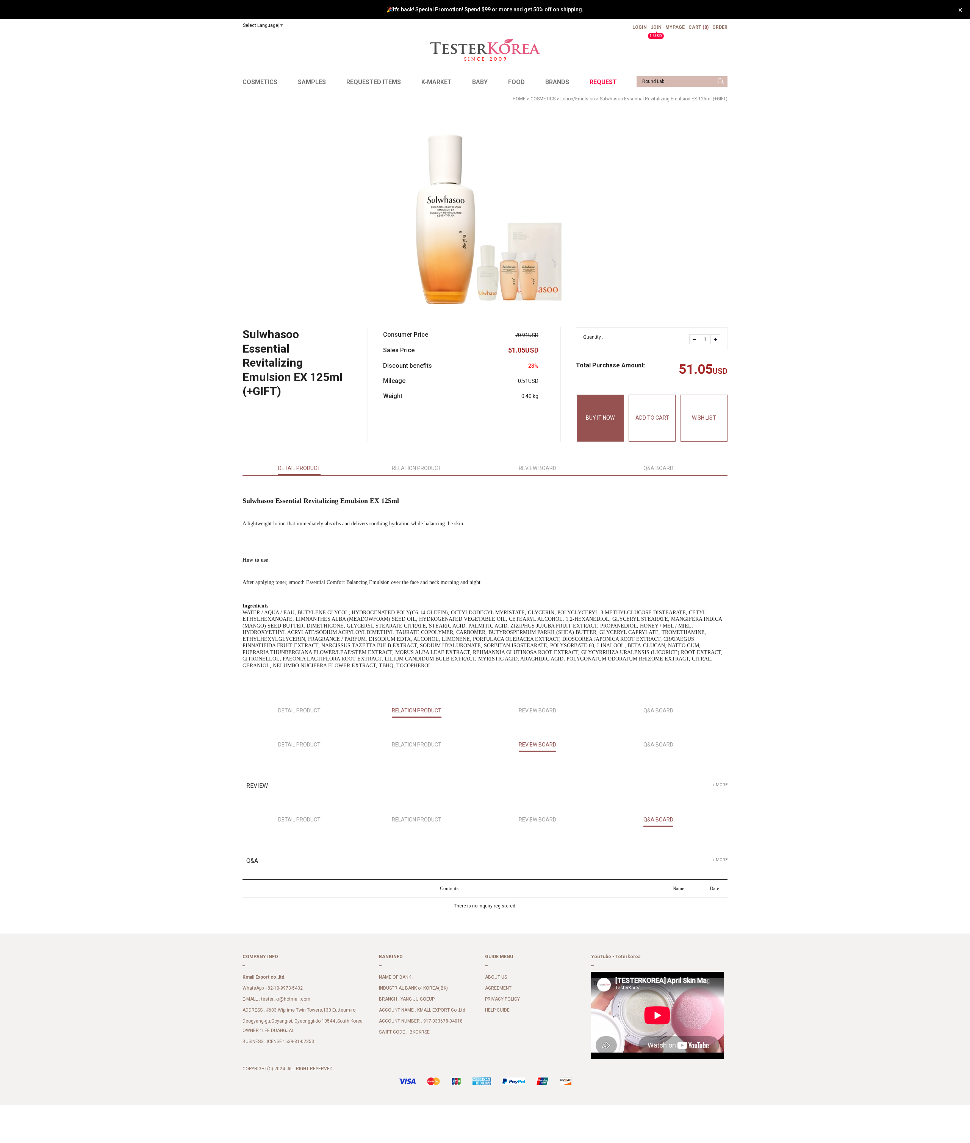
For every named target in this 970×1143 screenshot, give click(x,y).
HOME (519, 98)
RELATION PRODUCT (416, 468)
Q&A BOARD (658, 468)
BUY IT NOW (600, 418)
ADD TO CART (652, 418)
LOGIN (639, 27)
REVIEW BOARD (537, 468)
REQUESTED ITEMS (373, 82)
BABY (480, 82)
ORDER (720, 27)
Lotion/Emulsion (577, 98)
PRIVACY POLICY (502, 999)
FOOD (516, 82)
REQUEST (603, 82)
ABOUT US (496, 977)
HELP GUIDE (497, 1010)
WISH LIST (704, 418)
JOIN (656, 30)
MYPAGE (675, 27)
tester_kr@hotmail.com (285, 999)
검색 (721, 81)
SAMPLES (312, 82)
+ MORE (720, 784)
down (694, 339)
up (715, 339)
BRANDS (557, 82)
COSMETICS (259, 82)
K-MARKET (436, 82)
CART (698, 27)
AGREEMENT (498, 988)
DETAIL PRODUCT (299, 468)
